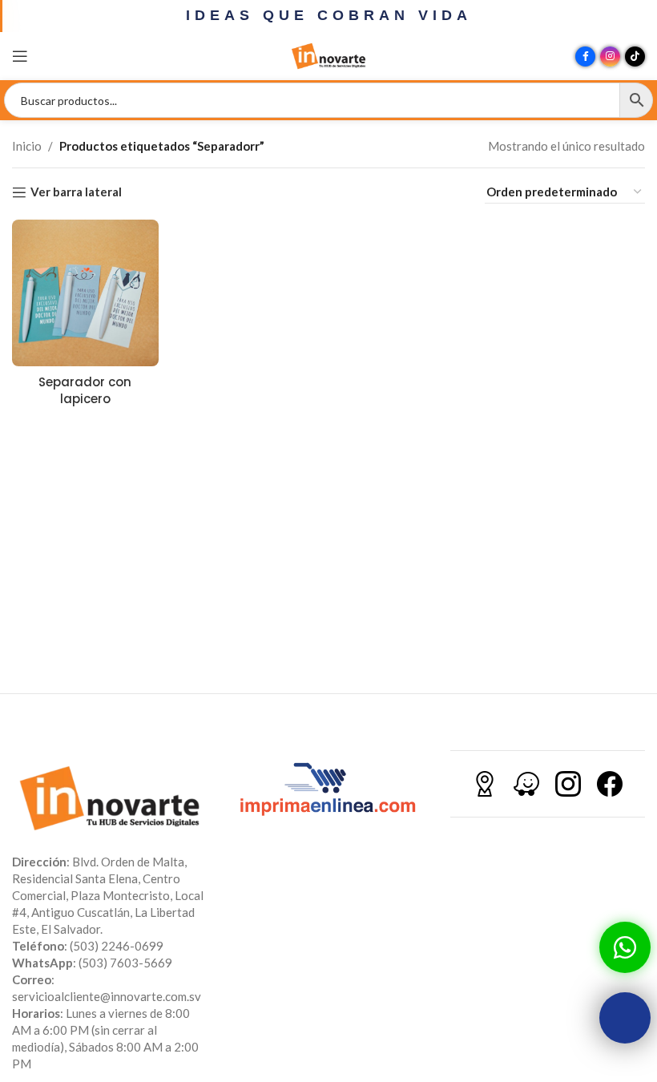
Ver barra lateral (76, 192)
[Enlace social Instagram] (610, 56)
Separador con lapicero (84, 390)
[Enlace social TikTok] (635, 56)
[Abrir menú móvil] (20, 56)
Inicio (27, 146)
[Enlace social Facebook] (585, 56)
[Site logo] (328, 54)
